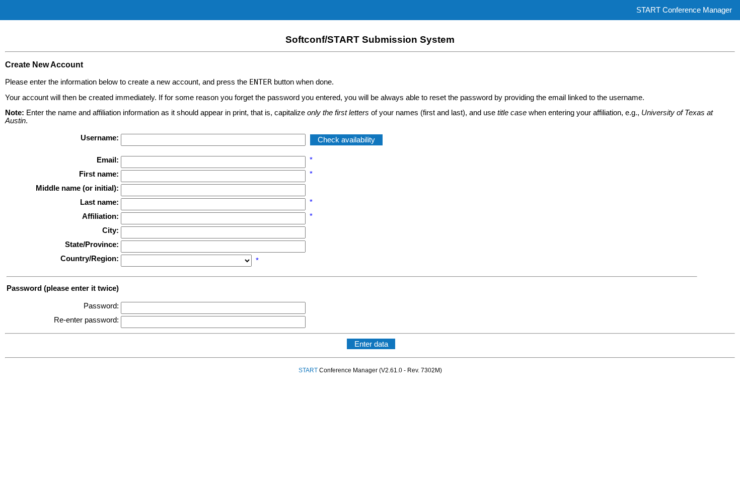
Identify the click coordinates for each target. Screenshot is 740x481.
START (308, 370)
